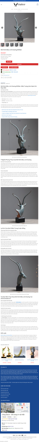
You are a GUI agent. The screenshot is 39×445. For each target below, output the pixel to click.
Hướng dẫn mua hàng (5, 395)
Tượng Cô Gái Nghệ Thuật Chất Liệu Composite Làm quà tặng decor (14, 113)
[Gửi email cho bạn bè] (7, 77)
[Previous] (1, 355)
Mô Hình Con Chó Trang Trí (7, 115)
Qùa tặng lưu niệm (17, 9)
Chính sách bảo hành (4, 388)
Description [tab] (3, 83)
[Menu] (1, 4)
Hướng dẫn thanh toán (5, 392)
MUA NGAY (19, 64)
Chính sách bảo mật (4, 390)
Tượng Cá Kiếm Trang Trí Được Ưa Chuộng (9, 116)
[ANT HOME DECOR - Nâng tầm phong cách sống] (19, 4)
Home (12, 9)
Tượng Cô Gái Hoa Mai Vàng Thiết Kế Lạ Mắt (32, 360)
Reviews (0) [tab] (8, 83)
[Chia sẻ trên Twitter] (5, 77)
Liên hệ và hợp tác (4, 397)
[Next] (38, 355)
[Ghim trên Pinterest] (9, 77)
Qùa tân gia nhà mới (24, 9)
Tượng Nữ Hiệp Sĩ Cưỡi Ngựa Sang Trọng (9, 111)
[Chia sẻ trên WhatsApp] (2, 77)
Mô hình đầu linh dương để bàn (6, 335)
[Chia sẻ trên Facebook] (3, 77)
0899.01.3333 (13, 70)
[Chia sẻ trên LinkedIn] (11, 77)
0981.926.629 (14, 72)
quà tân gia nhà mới (31, 95)
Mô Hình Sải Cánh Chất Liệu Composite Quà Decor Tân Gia (12, 109)
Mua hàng (9, 61)
